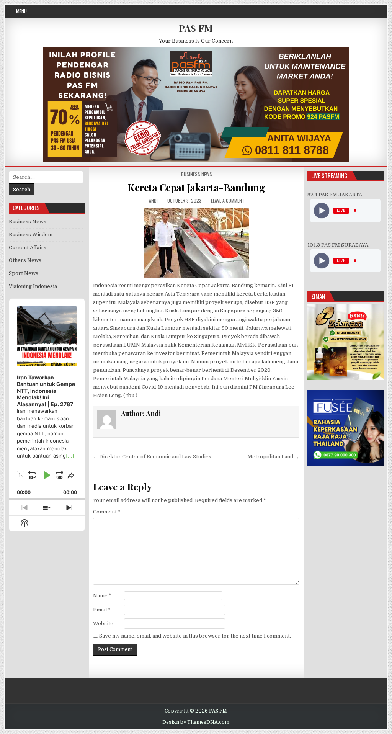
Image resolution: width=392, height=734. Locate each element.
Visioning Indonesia (33, 286)
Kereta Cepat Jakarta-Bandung (196, 187)
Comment (107, 512)
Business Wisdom (30, 234)
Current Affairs (27, 247)
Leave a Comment (228, 200)
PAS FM (196, 28)
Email (102, 610)
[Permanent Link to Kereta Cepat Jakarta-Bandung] (196, 243)
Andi (153, 200)
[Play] (322, 210)
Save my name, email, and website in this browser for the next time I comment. (195, 636)
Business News (196, 174)
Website (103, 623)
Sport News (23, 273)
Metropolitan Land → (273, 456)
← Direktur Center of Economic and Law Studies (152, 456)
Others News (25, 260)
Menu (21, 11)
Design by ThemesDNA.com (195, 722)
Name (102, 595)
